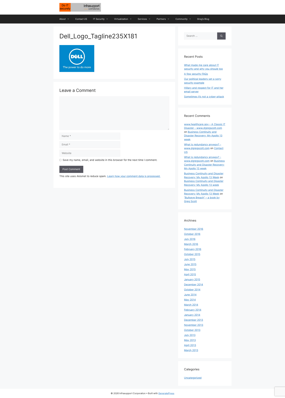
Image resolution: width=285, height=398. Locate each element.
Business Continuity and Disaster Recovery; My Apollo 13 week (203, 135)
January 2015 (192, 279)
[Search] (221, 36)
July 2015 (189, 259)
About (62, 19)
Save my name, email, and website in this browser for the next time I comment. (110, 159)
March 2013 (191, 350)
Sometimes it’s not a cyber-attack (204, 96)
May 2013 (190, 340)
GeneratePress (166, 393)
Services (142, 19)
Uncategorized (193, 377)
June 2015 (190, 264)
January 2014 (192, 314)
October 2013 (192, 330)
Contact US (81, 19)
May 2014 (190, 299)
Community (181, 19)
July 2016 (189, 239)
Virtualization (121, 19)
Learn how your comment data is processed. (133, 176)
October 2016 (192, 234)
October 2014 (192, 289)
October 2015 (192, 254)
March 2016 (191, 244)
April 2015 (190, 274)
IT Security (98, 19)
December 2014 (193, 284)
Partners (161, 19)
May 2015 (190, 269)
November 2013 (193, 325)
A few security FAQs (196, 73)
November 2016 (193, 228)
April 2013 (190, 345)
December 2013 (193, 319)
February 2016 (192, 249)
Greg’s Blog (203, 19)
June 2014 (190, 294)
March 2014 (191, 304)
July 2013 (189, 335)
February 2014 (192, 309)
